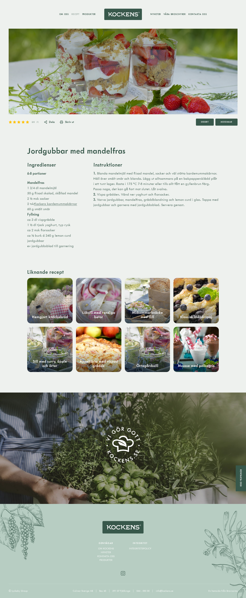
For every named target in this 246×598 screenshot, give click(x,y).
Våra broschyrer (175, 14)
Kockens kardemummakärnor (55, 203)
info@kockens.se (164, 590)
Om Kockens (106, 548)
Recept (75, 14)
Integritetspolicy (140, 548)
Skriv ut (69, 122)
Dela (52, 122)
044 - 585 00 (143, 590)
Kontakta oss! (241, 478)
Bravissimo (232, 590)
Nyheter (155, 14)
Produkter (89, 14)
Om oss (64, 14)
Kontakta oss (197, 14)
